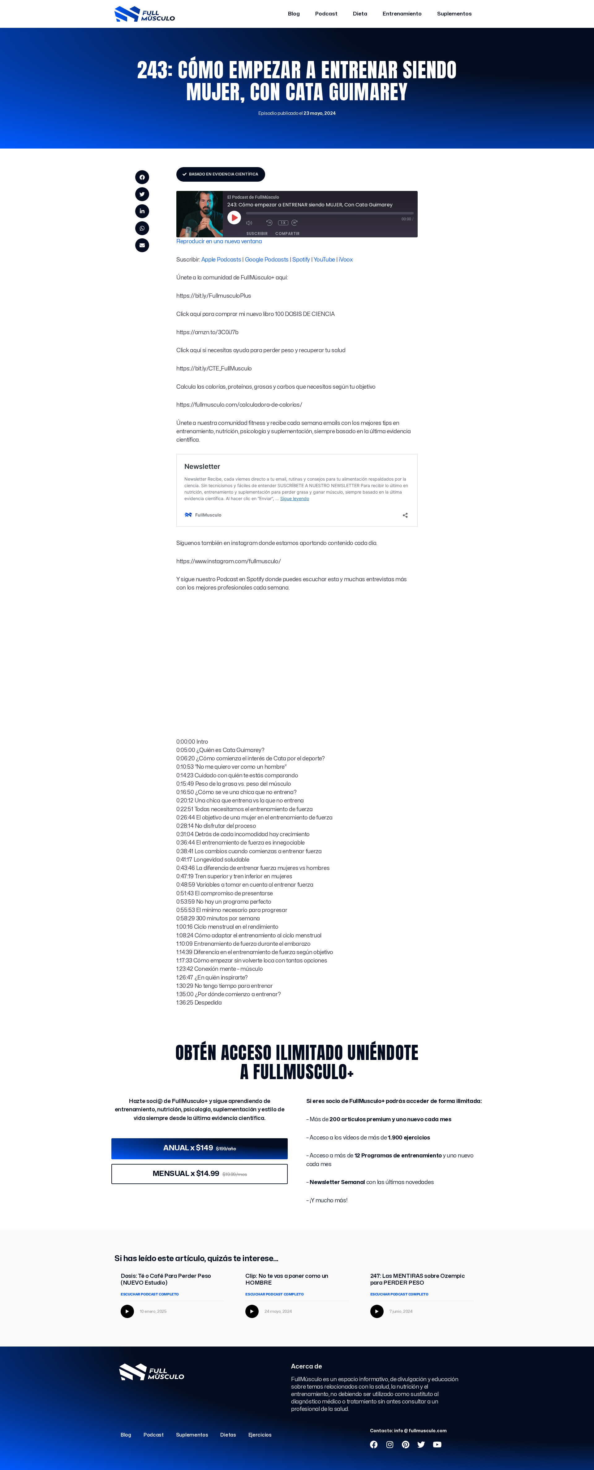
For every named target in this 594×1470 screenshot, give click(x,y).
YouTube (324, 259)
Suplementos (454, 13)
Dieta (360, 13)
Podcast (326, 13)
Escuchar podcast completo (150, 1294)
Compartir (287, 233)
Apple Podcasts (221, 259)
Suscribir (257, 233)
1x (283, 223)
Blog (294, 13)
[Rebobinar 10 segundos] (270, 222)
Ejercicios (260, 1435)
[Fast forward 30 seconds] (300, 222)
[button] (142, 177)
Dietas (228, 1435)
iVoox (346, 259)
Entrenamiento (402, 13)
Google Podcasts (267, 259)
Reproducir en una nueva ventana (219, 241)
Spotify (301, 259)
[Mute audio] (254, 222)
